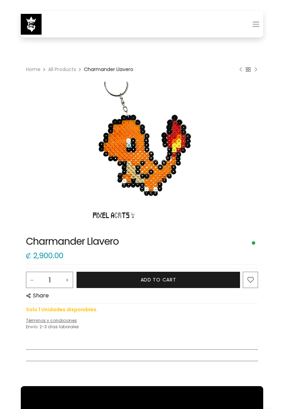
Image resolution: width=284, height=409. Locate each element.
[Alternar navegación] (256, 24)
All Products (62, 69)
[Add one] (67, 280)
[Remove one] (31, 280)
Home (33, 69)
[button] (158, 280)
